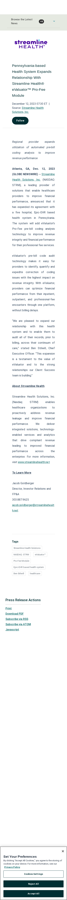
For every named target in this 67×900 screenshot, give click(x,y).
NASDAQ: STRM (21, 554)
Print (8, 608)
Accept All (33, 893)
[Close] (63, 851)
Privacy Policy (12, 867)
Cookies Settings (33, 874)
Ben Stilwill (19, 573)
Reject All (33, 884)
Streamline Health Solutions (27, 548)
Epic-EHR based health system (29, 567)
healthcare (35, 573)
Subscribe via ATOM (18, 624)
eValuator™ (40, 554)
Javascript (12, 629)
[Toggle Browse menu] (54, 21)
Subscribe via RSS (16, 619)
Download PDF (14, 613)
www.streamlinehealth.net (34, 462)
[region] (33, 873)
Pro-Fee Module (21, 561)
